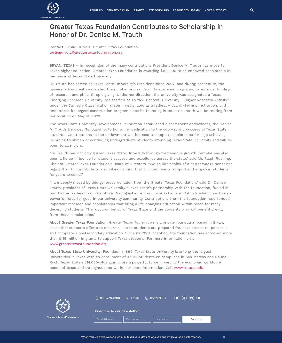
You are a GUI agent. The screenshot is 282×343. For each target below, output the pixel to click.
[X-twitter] (184, 298)
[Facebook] (176, 298)
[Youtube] (198, 298)
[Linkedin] (191, 298)
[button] (252, 10)
